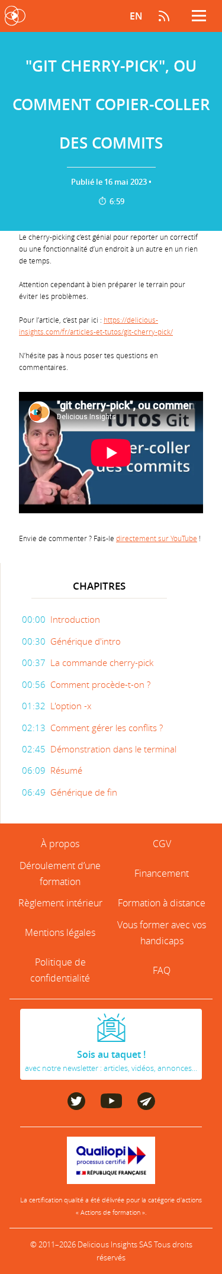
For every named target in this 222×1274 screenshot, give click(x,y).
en (136, 16)
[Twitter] (76, 1106)
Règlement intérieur (60, 902)
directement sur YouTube (156, 538)
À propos (60, 843)
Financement (161, 873)
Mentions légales (60, 932)
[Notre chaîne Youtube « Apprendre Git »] (111, 1104)
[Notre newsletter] (146, 1106)
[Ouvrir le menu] (199, 16)
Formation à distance (161, 902)
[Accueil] (15, 15)
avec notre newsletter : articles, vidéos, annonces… (111, 1061)
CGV (162, 843)
